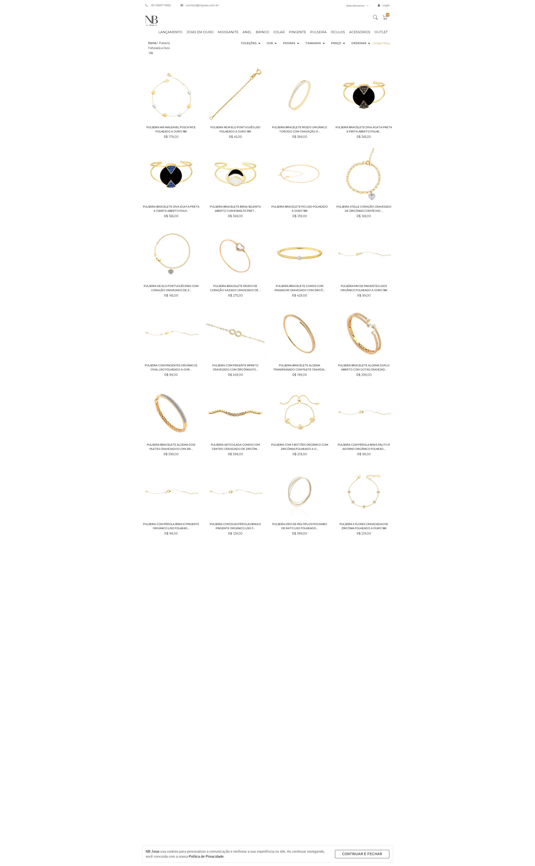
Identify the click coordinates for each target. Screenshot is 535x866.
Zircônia (291, 50)
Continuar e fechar (362, 854)
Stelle (251, 50)
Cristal (291, 62)
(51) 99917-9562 (161, 5)
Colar (279, 32)
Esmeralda (271, 56)
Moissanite (228, 32)
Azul (272, 50)
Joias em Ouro (200, 32)
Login (386, 5)
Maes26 (250, 56)
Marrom (272, 62)
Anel (247, 32)
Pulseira (318, 32)
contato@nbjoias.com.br (202, 5)
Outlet (381, 32)
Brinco (262, 32)
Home (152, 43)
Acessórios (359, 32)
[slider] (314, 53)
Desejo (250, 62)
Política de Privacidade (206, 856)
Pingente (297, 32)
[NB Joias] (151, 20)
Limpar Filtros (381, 43)
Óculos (338, 32)
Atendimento (355, 5)
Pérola (291, 56)
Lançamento (170, 32)
